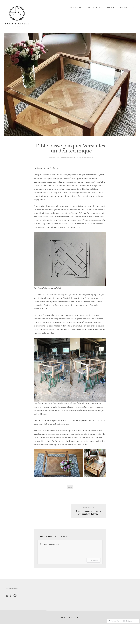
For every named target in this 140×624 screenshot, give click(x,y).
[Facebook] (15, 595)
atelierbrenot (68, 158)
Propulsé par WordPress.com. (70, 617)
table (70, 487)
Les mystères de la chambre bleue (88, 511)
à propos (124, 8)
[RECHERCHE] (134, 7)
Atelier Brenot (75, 8)
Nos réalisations (94, 8)
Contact (110, 8)
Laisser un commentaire (84, 158)
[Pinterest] (11, 595)
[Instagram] (7, 595)
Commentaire (93, 560)
